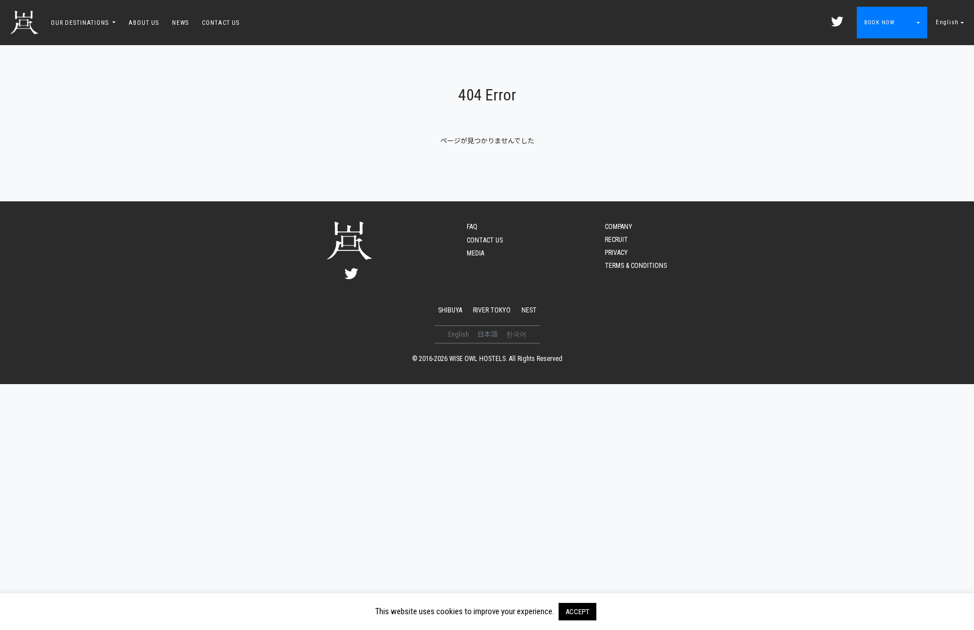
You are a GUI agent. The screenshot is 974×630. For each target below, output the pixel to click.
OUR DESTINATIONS (80, 23)
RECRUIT (616, 240)
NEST (529, 310)
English (947, 22)
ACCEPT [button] (577, 611)
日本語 (488, 334)
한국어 (516, 334)
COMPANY (618, 227)
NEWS (180, 23)
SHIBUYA (450, 310)
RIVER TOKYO (492, 310)
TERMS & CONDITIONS (636, 266)
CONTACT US (221, 23)
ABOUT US (144, 23)
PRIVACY (616, 253)
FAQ (472, 227)
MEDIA (475, 253)
